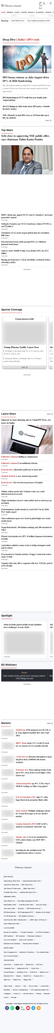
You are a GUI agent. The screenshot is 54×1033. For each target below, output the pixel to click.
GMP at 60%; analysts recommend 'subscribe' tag (32, 825)
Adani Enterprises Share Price (32, 881)
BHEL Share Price (29, 888)
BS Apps (13, 997)
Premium (10, 12)
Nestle (24, 672)
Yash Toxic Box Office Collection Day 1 (16, 920)
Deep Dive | (21, 39)
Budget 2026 (27, 980)
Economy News (38, 976)
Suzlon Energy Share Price (12, 881)
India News (7, 980)
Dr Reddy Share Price (10, 892)
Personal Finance (9, 972)
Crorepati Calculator (26, 932)
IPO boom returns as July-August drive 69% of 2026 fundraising (26, 79)
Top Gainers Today (9, 908)
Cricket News (35, 968)
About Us (18, 986)
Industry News (44, 972)
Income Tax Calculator (11, 932)
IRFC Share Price (27, 885)
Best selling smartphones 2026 (39, 21)
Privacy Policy (33, 986)
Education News (8, 976)
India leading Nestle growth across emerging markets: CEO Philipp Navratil (24, 677)
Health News (27, 976)
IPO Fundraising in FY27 (25, 912)
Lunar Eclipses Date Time (11, 924)
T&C (24, 986)
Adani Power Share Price (11, 885)
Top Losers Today (41, 905)
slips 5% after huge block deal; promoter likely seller (32, 798)
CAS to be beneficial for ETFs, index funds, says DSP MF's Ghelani (31, 840)
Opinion (48, 12)
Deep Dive (21, 908)
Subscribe (47, 993)
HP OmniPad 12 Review (26, 916)
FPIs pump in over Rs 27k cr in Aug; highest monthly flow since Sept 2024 (33, 732)
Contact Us (17, 993)
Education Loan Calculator (12, 943)
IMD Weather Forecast (34, 908)
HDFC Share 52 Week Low (38, 920)
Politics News (17, 980)
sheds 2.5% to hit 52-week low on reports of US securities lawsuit (32, 744)
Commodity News (9, 968)
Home (3, 12)
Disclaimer (7, 990)
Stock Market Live (17, 21)
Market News (30, 964)
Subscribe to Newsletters (26, 952)
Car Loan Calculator (10, 940)
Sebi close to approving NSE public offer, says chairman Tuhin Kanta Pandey (25, 137)
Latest (17, 12)
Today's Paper (8, 986)
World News (33, 972)
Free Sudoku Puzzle (43, 952)
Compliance (7, 993)
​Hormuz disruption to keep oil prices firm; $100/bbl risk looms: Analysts (34, 759)
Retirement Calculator (34, 936)
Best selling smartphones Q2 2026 (28, 901)
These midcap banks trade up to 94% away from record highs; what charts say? (33, 772)
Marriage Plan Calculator (31, 943)
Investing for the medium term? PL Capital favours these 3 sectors (31, 851)
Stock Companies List (10, 952)
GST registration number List (39, 990)
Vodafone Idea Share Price (28, 892)
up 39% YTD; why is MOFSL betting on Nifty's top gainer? (33, 785)
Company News (18, 964)
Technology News (22, 972)
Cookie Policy (45, 986)
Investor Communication (20, 990)
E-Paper (24, 12)
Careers (6, 997)
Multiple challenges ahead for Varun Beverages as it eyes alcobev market (33, 813)
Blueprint (40, 12)
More (47, 120)
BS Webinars (9, 664)
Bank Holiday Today (10, 905)
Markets (31, 12)
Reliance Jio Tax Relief (43, 912)
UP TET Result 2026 (10, 916)
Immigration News (22, 968)
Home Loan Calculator (26, 940)
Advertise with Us (28, 993)
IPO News (39, 964)
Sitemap (38, 993)
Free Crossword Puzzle (11, 956)
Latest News (8, 413)
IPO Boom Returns (9, 912)
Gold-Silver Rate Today (26, 905)
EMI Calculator (8, 936)
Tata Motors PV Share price (12, 888)
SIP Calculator (20, 936)
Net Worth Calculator (42, 932)
